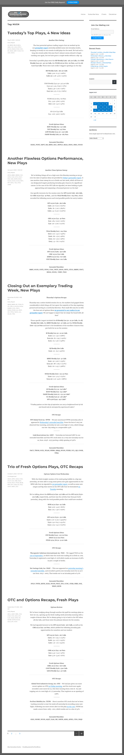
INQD (12, 618)
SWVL (12, 182)
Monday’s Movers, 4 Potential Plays (101, 63)
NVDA (21, 306)
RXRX (11, 51)
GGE (12, 481)
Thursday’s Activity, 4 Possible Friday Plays (103, 52)
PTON (17, 482)
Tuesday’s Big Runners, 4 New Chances (102, 59)
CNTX (9, 177)
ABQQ (9, 304)
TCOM (19, 51)
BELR (15, 45)
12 (102, 107)
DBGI (9, 47)
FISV (9, 179)
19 (102, 110)
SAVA (9, 621)
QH (17, 310)
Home (83, 14)
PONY (18, 49)
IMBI (16, 481)
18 (99, 110)
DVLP (9, 481)
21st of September (36, 555)
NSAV (19, 481)
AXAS (17, 479)
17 (95, 110)
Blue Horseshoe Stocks (14, 747)
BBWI (11, 45)
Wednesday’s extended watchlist (51, 422)
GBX (12, 179)
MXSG (20, 179)
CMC (21, 175)
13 (106, 107)
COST (9, 616)
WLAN (9, 314)
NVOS (13, 181)
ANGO (9, 479)
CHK (20, 614)
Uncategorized (12, 476)
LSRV (11, 306)
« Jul (94, 120)
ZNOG (13, 53)
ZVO (17, 486)
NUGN (9, 49)
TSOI (19, 182)
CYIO (12, 616)
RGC (21, 49)
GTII (19, 616)
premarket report (41, 48)
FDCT (20, 177)
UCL (20, 312)
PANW (14, 49)
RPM (9, 484)
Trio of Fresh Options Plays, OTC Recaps (45, 466)
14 (110, 107)
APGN (9, 175)
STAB (15, 484)
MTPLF (19, 47)
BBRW (18, 175)
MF (19, 618)
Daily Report (11, 42)
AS (8, 45)
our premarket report (59, 484)
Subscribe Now (93, 14)
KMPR (15, 179)
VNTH (9, 486)
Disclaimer (112, 14)
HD (12, 47)
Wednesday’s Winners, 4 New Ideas (101, 56)
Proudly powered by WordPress (31, 747)
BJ (16, 304)
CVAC (13, 177)
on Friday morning (55, 686)
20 (106, 110)
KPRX (16, 618)
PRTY (21, 181)
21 (110, 110)
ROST (20, 310)
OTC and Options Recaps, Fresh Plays (43, 600)
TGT (22, 51)
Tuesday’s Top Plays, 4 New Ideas (39, 33)
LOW (15, 47)
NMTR (14, 619)
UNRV (9, 184)
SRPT (15, 51)
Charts (103, 14)
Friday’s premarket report (72, 178)
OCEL (14, 308)
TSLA (15, 182)
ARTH (13, 479)
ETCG (16, 177)
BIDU (19, 45)
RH (8, 51)
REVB (21, 482)
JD (8, 306)
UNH (9, 53)
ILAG (9, 618)
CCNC (21, 479)
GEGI (16, 616)
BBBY (13, 175)
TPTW (12, 312)
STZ (18, 484)
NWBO (10, 308)
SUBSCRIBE (73, 2)
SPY (9, 182)
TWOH (16, 312)
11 (98, 107)
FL (23, 304)
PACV (17, 308)
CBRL (16, 614)
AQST (13, 614)
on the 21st (71, 706)
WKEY (13, 486)
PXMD (14, 310)
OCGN (18, 181)
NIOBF (10, 619)
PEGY (13, 482)
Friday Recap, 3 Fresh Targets (99, 66)
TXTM (15, 621)
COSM (20, 304)
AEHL (9, 614)
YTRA (13, 314)
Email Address (95, 29)
